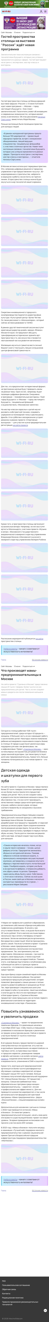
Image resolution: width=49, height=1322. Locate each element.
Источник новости (40, 659)
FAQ (3, 1281)
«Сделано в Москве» (32, 749)
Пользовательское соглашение (16, 1285)
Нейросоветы (10, 648)
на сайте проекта (20, 425)
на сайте (39, 638)
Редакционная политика (12, 1297)
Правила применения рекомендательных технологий (20, 1303)
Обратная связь (9, 1289)
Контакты (6, 1293)
